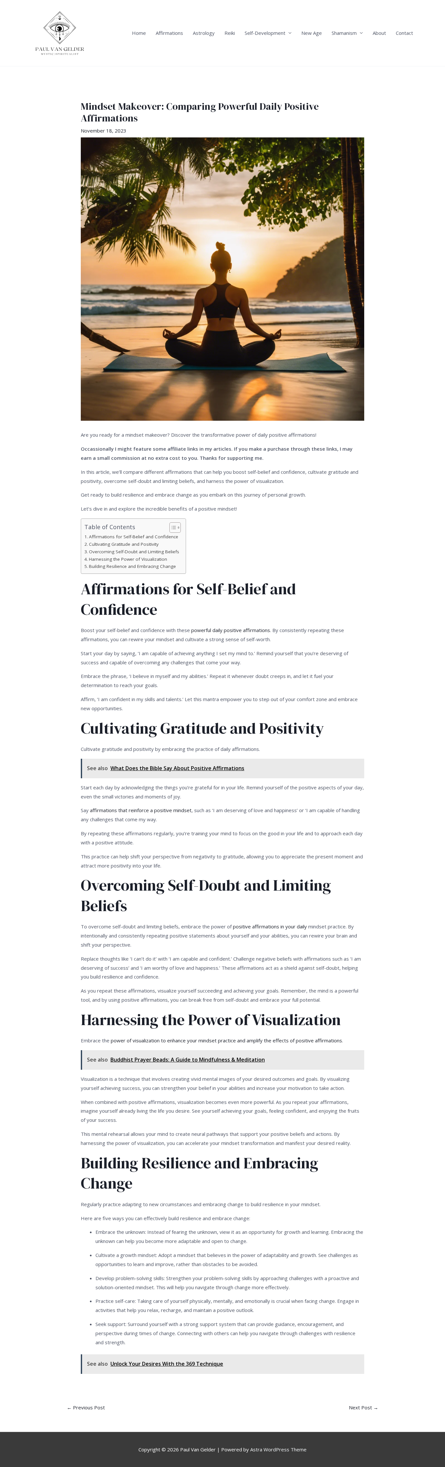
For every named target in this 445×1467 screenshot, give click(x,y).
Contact (404, 33)
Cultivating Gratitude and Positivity (124, 544)
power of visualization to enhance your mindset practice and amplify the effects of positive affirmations (226, 1040)
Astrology (204, 33)
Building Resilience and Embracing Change (132, 566)
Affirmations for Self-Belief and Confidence (133, 537)
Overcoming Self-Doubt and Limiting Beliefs (134, 552)
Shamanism (344, 33)
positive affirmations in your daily (270, 926)
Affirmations (169, 33)
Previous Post (86, 1407)
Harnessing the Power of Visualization (128, 559)
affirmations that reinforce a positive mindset (141, 810)
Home (139, 33)
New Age (311, 33)
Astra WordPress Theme (278, 1449)
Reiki (229, 33)
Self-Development (265, 33)
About (379, 33)
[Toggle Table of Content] (172, 527)
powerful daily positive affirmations (230, 630)
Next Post (363, 1407)
